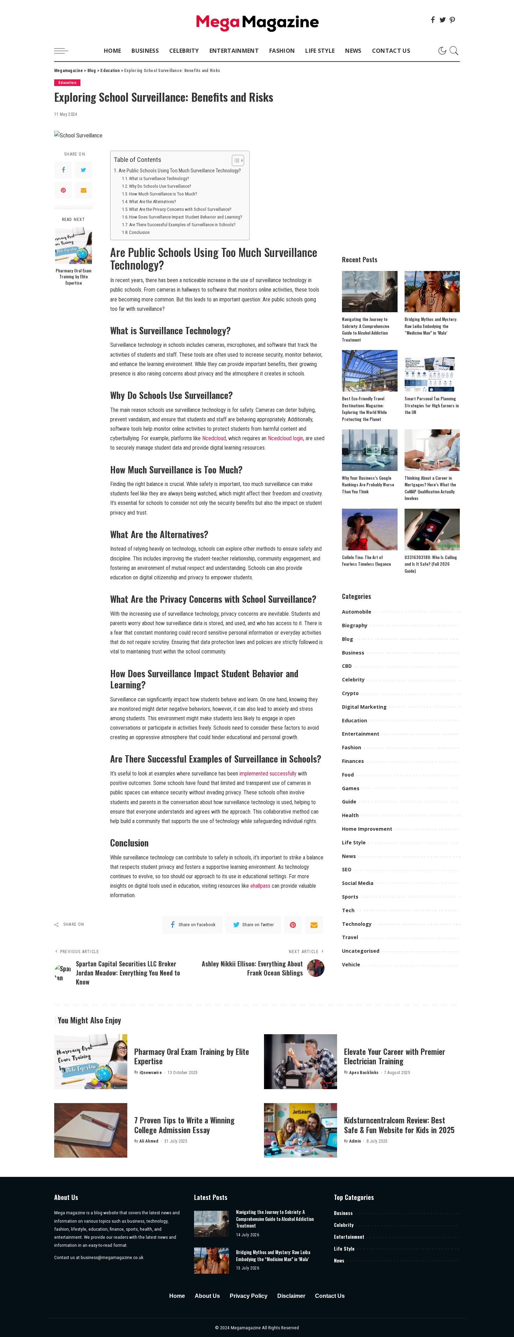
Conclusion (139, 232)
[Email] (83, 190)
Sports (350, 896)
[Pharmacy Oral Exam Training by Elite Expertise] (73, 245)
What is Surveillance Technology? (159, 178)
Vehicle (351, 964)
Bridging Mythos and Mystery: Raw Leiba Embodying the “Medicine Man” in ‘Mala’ (431, 326)
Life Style (354, 842)
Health (350, 815)
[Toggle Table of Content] (234, 160)
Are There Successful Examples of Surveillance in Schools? (182, 224)
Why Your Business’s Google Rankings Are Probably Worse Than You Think (368, 484)
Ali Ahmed (149, 1141)
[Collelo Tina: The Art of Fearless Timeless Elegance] (369, 529)
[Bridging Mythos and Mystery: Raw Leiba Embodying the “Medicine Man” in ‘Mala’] (432, 292)
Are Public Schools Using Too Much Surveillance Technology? (180, 171)
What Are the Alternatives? (152, 201)
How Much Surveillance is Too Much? (163, 193)
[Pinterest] (452, 20)
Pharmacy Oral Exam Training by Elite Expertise (73, 276)
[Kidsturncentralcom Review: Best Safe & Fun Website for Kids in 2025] (300, 1130)
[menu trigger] (64, 50)
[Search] (454, 50)
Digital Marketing (364, 706)
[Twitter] (443, 20)
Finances (353, 761)
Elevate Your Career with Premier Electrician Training (394, 1056)
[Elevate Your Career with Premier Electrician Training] (300, 1061)
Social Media (357, 883)
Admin (355, 1141)
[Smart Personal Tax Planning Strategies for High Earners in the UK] (432, 371)
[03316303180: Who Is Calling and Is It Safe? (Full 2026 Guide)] (432, 529)
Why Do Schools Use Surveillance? (160, 186)
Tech (348, 910)
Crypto (350, 693)
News (349, 856)
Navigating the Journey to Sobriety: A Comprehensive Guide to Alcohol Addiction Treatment (275, 1218)
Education (67, 82)
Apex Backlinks (364, 1073)
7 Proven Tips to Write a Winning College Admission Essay (184, 1124)
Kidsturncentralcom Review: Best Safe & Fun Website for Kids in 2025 (399, 1124)
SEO (346, 869)
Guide (349, 801)
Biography (354, 625)
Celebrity (353, 679)
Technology (357, 924)
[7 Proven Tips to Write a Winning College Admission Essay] (90, 1130)
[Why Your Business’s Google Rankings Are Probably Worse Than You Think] (369, 450)
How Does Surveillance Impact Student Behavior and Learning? (185, 217)
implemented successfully (268, 773)
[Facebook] (433, 20)
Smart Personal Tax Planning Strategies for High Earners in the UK (432, 405)
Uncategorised (360, 951)
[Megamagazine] (257, 20)
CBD (347, 666)
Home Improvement (367, 828)
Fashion (351, 747)
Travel (350, 937)
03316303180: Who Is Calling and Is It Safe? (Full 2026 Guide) (431, 564)
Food (348, 774)
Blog (347, 639)
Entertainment (360, 733)
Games (350, 788)
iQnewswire (151, 1073)
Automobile (356, 611)
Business (353, 652)
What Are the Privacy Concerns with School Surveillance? (180, 209)
